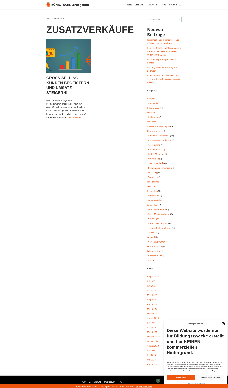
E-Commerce (153, 108)
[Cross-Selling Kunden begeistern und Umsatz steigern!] (68, 56)
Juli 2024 (151, 322)
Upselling (152, 172)
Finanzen (151, 112)
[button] (223, 324)
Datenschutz (192, 383)
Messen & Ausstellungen (158, 126)
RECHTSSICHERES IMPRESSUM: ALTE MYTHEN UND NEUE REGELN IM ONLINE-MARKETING (164, 51)
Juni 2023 (151, 355)
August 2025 (153, 299)
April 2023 (152, 364)
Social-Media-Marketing (159, 214)
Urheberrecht (154, 200)
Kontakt (173, 5)
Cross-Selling (154, 144)
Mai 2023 (151, 359)
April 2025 (152, 304)
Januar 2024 (152, 341)
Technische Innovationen (159, 228)
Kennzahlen (153, 103)
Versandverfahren (156, 241)
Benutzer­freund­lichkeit (159, 135)
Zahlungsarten (153, 251)
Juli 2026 (151, 281)
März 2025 (152, 309)
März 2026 (152, 295)
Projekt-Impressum (144, 387)
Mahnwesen (154, 117)
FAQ (120, 381)
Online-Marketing (155, 131)
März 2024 (152, 332)
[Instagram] (158, 381)
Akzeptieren (181, 377)
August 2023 (153, 345)
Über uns (139, 5)
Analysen (151, 98)
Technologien (153, 218)
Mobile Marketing (156, 154)
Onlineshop (153, 158)
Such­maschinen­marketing (160, 167)
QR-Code (151, 186)
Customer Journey (156, 149)
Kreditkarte (152, 121)
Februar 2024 (153, 336)
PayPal (151, 260)
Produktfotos (153, 181)
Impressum (201, 383)
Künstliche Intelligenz (158, 223)
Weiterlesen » (74, 117)
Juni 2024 (151, 327)
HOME (129, 5)
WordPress (153, 177)
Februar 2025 (153, 313)
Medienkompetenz (157, 209)
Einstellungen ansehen (210, 377)
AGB (84, 381)
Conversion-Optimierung (159, 140)
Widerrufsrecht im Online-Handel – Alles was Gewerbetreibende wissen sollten (163, 79)
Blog (164, 5)
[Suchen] (179, 5)
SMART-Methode (156, 163)
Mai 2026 (151, 290)
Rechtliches (152, 191)
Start (48, 18)
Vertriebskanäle (154, 246)
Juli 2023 (151, 350)
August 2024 (153, 318)
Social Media (153, 204)
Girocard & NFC (155, 255)
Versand (151, 237)
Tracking (152, 232)
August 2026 (153, 276)
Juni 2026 (151, 285)
